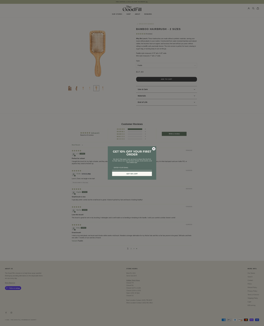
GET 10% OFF (132, 174)
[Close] (153, 148)
